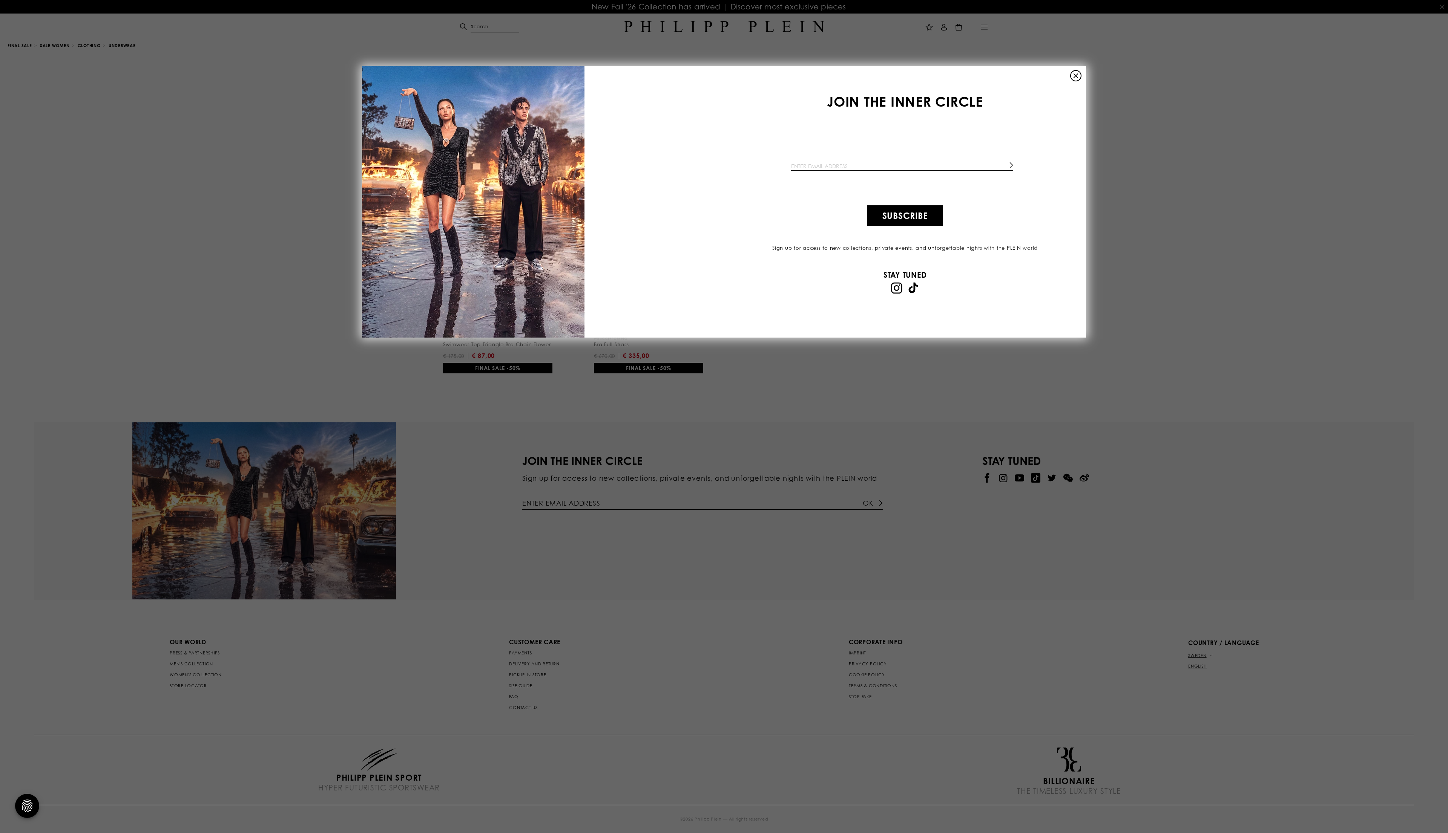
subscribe (905, 215)
